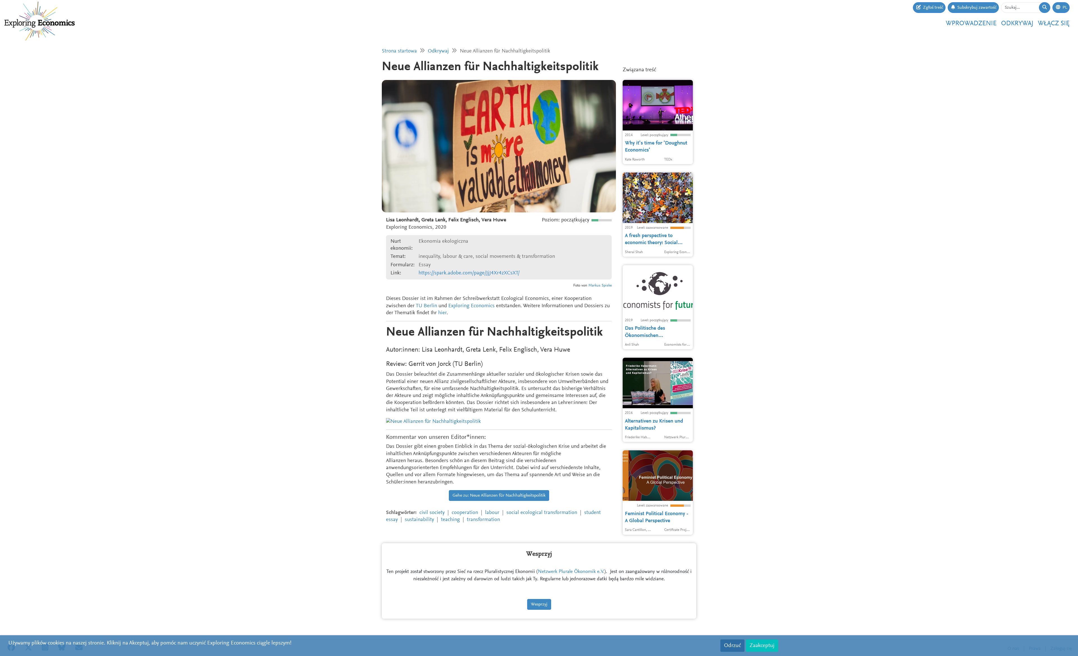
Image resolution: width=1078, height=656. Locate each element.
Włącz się (1054, 23)
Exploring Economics (471, 306)
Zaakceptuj (762, 645)
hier (442, 313)
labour (492, 512)
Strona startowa (399, 51)
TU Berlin (426, 306)
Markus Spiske (600, 286)
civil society (432, 512)
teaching (450, 519)
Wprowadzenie (971, 23)
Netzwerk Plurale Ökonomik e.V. (571, 571)
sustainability (419, 519)
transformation (483, 519)
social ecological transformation (541, 512)
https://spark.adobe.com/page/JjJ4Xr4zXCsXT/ (469, 273)
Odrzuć (732, 645)
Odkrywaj (1017, 23)
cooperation (465, 512)
